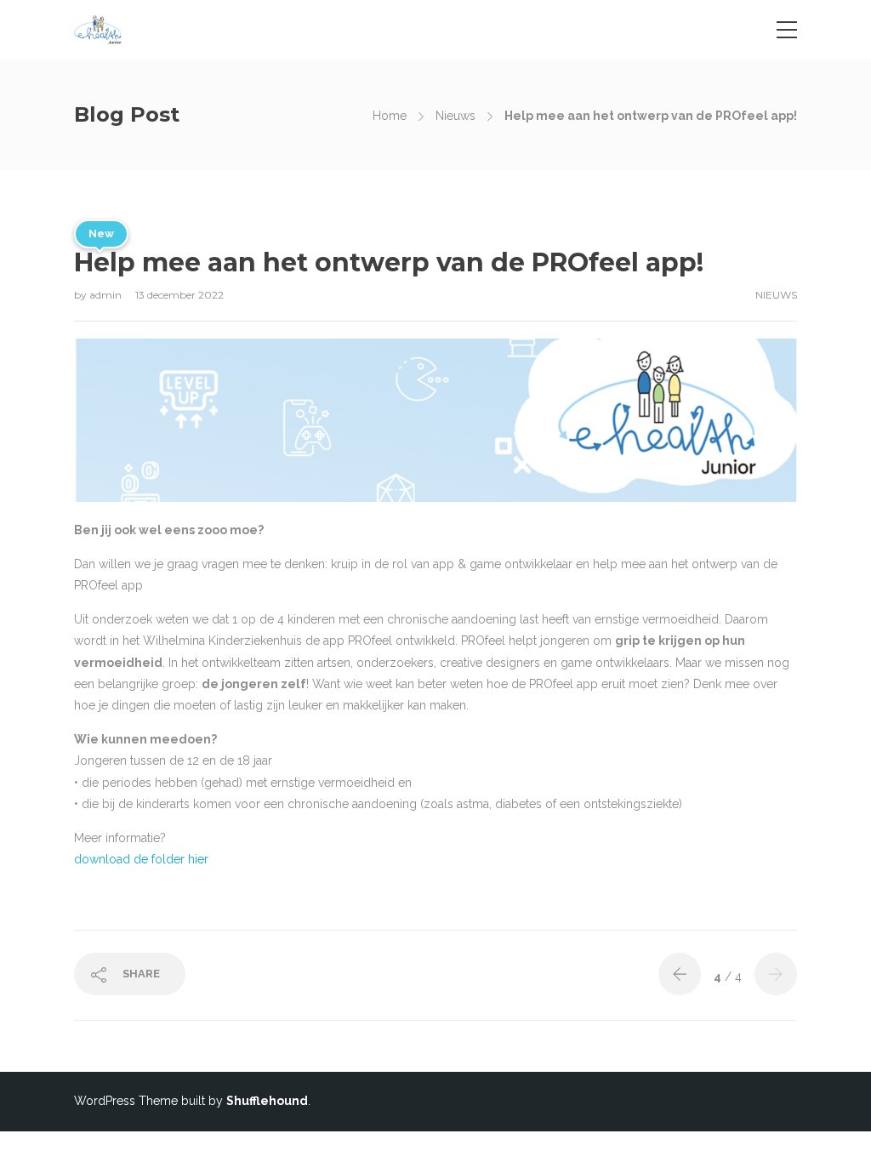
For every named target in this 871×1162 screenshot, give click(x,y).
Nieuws (455, 115)
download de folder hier (141, 859)
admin (106, 294)
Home (390, 115)
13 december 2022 (179, 294)
